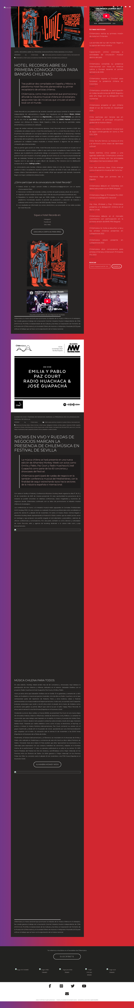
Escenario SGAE (71, 425)
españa (78, 425)
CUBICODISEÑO (94, 1000)
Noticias (42, 7)
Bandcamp (69, 134)
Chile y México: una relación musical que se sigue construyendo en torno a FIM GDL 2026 (106, 131)
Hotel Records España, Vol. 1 (47, 131)
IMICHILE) (18, 324)
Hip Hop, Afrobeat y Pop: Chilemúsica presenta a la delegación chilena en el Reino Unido (106, 207)
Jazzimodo (41, 427)
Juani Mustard (28, 155)
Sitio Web (47, 224)
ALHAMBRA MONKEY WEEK (47, 764)
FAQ (85, 7)
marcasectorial (55, 57)
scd (66, 57)
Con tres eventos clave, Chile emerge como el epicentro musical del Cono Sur (106, 169)
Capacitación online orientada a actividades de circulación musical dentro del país (106, 54)
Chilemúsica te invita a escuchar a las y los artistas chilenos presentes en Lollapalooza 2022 (106, 231)
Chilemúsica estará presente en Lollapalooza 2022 (106, 241)
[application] (106, 15)
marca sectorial (75, 55)
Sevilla (55, 429)
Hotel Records (42, 57)
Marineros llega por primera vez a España (106, 178)
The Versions (61, 161)
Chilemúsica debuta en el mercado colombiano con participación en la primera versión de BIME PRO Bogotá (106, 219)
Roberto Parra (38, 429)
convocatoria (34, 57)
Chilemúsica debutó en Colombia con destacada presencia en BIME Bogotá (106, 187)
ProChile (26, 324)
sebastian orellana (48, 429)
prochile (62, 57)
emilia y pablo (62, 425)
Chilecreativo (29, 326)
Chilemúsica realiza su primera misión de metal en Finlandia (106, 35)
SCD (75, 326)
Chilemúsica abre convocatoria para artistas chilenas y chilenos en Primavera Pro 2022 (106, 252)
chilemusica (48, 55)
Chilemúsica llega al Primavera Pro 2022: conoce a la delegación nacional (106, 196)
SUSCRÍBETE (67, 957)
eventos (54, 55)
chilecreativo (19, 57)
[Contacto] (67, 992)
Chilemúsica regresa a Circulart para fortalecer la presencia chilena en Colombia (106, 81)
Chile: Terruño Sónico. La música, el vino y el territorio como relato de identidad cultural (106, 143)
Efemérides (54, 7)
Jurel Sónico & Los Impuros (58, 155)
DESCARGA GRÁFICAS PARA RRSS (47, 232)
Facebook (47, 222)
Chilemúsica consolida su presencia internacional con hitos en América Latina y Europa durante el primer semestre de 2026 (106, 68)
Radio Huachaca (66, 696)
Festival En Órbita (19, 427)
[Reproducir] (92, 23)
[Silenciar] (117, 23)
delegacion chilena (52, 425)
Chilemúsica (30, 7)
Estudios (77, 7)
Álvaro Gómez (34, 425)
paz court (72, 427)
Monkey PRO (65, 427)
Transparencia (96, 7)
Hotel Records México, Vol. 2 (69, 131)
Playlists (66, 7)
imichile (48, 57)
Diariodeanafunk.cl (31, 172)
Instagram (47, 219)
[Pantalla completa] (121, 23)
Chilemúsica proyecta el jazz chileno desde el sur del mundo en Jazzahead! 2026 (106, 108)
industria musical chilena (63, 55)
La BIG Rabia (48, 427)
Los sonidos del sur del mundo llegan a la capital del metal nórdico (106, 44)
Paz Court (62, 713)
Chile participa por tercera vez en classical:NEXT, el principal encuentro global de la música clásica (106, 119)
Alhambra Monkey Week (23, 425)
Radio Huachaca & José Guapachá (23, 429)
